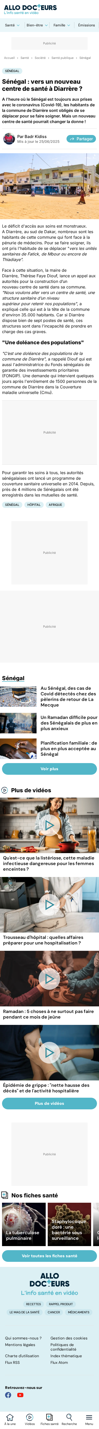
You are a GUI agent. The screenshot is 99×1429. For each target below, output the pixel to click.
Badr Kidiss (36, 136)
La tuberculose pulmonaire (22, 1235)
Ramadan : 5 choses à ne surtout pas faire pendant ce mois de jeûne (48, 1014)
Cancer (54, 1312)
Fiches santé (50, 1424)
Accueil (9, 58)
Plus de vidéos (31, 790)
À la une (10, 1424)
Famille (59, 25)
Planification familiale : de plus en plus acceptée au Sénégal (69, 748)
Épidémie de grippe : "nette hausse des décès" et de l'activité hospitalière (46, 1088)
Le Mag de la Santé (25, 1312)
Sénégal (85, 58)
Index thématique (66, 1355)
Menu (89, 1424)
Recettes (33, 1304)
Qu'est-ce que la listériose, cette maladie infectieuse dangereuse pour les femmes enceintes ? (48, 863)
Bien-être (35, 25)
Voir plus (49, 768)
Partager (85, 138)
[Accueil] (49, 1284)
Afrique (55, 505)
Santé (10, 25)
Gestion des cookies (69, 1338)
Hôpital (34, 505)
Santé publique (63, 58)
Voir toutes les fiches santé (49, 1256)
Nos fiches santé (34, 1195)
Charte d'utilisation (22, 1355)
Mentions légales (20, 1344)
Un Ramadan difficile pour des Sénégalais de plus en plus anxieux (69, 723)
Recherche (69, 1424)
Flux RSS (12, 1362)
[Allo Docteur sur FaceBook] (8, 1395)
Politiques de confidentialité (63, 1347)
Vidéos (30, 1424)
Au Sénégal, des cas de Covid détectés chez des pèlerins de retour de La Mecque (68, 696)
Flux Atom (59, 1362)
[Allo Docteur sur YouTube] (20, 1395)
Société (40, 58)
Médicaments (78, 1312)
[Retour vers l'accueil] (49, 9)
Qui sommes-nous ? (23, 1338)
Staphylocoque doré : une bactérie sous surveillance (69, 1230)
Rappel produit (61, 1304)
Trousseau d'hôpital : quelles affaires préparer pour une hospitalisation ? (43, 940)
